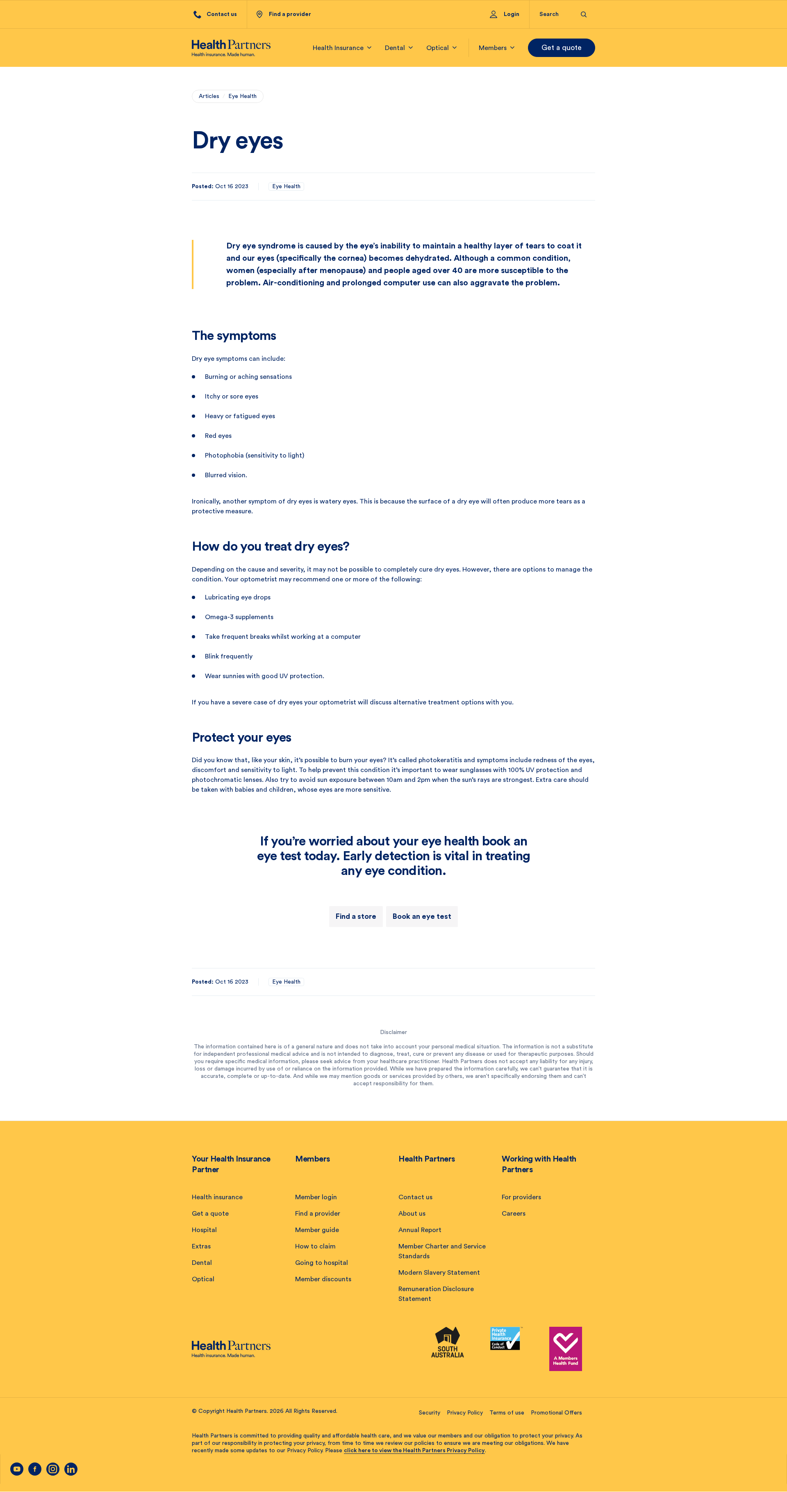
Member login (316, 1197)
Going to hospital (321, 1263)
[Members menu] (512, 48)
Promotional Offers (556, 1413)
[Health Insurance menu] (369, 48)
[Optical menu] (454, 48)
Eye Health (242, 96)
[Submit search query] (584, 14)
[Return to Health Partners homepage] (231, 48)
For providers (521, 1197)
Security (429, 1413)
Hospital (204, 1230)
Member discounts (323, 1279)
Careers (513, 1213)
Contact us (415, 1197)
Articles (209, 96)
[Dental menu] (410, 48)
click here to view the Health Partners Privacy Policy (414, 1450)
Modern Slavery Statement (439, 1272)
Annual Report (419, 1230)
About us (411, 1213)
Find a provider (317, 1213)
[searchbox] (555, 14)
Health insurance (217, 1197)
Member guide (317, 1230)
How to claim (315, 1246)
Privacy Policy (465, 1413)
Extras (201, 1246)
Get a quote (561, 47)
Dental (202, 1263)
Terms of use (506, 1413)
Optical (203, 1279)
